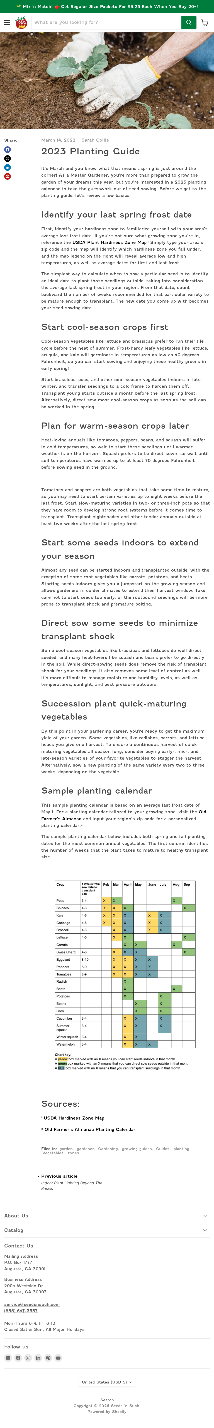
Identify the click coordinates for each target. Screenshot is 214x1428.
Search (107, 1400)
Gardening (108, 1149)
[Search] (188, 22)
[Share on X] (7, 158)
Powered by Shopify (107, 1411)
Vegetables (53, 1153)
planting (181, 1149)
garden (66, 1149)
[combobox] (106, 22)
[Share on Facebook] (7, 149)
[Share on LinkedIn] (7, 167)
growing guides (137, 1149)
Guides (162, 1149)
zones (73, 1153)
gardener (85, 1149)
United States (104, 1382)
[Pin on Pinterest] (7, 176)
